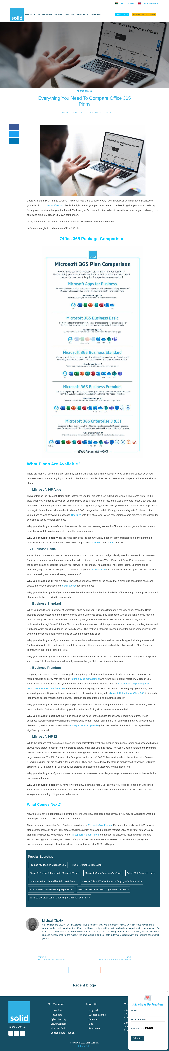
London (128, 1026)
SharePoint (95, 542)
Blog (90, 1023)
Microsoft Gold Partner (100, 825)
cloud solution (98, 569)
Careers (92, 1019)
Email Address (138, 1020)
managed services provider (84, 725)
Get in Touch (96, 14)
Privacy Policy (84, 1046)
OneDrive (76, 515)
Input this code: (138, 1028)
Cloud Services (58, 1023)
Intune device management (85, 679)
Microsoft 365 (84, 90)
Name (134, 1010)
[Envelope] (22, 1033)
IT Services (56, 1010)
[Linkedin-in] (10, 1033)
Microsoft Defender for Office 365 (126, 693)
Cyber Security (58, 1019)
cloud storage (69, 585)
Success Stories (44, 14)
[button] (14, 127)
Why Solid (93, 1010)
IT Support (56, 1015)
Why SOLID (30, 14)
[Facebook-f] (16, 1033)
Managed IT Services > (64, 14)
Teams (109, 542)
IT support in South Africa (85, 834)
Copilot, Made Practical (62, 1032)
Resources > (82, 14)
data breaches (57, 688)
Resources (94, 1028)
